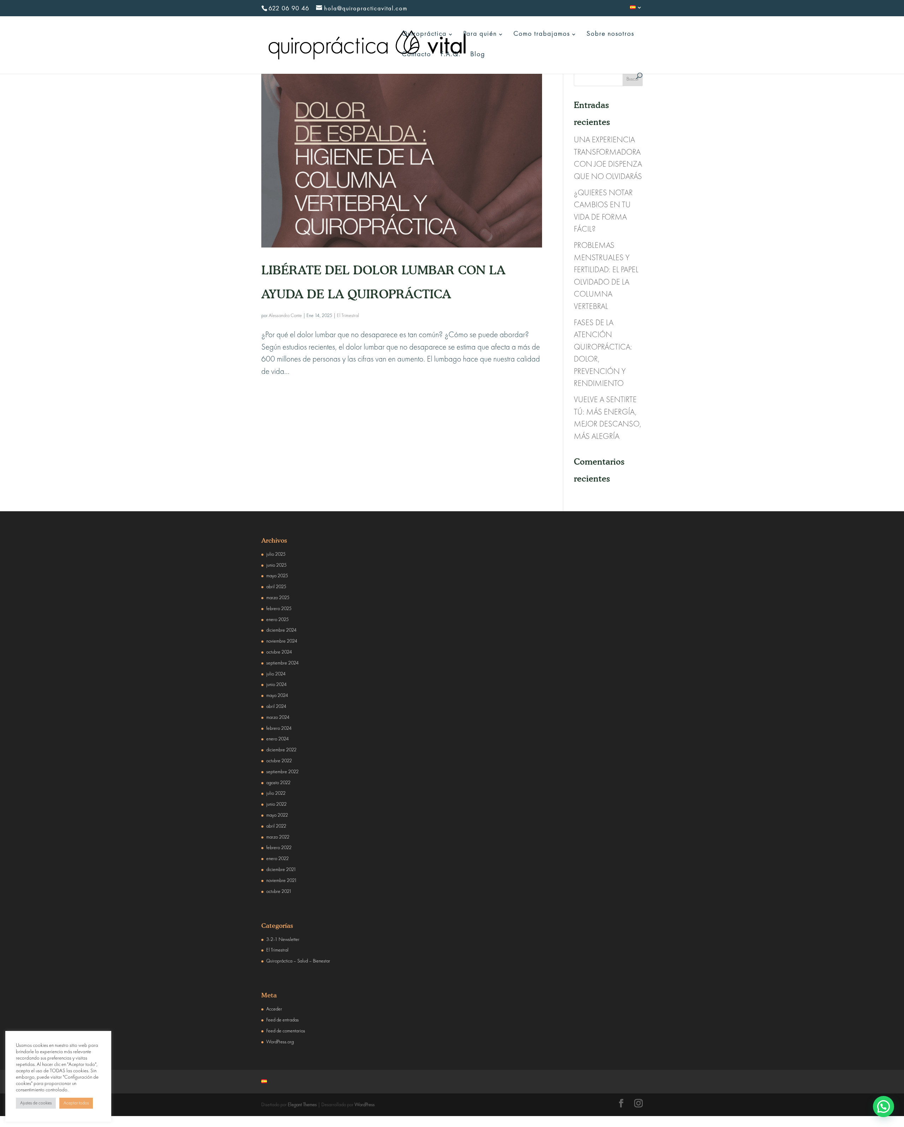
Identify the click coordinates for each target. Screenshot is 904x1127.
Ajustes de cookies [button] (36, 1103)
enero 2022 (277, 858)
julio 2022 (276, 793)
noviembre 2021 (281, 880)
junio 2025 (276, 565)
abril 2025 (276, 586)
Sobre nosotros (610, 34)
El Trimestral (348, 315)
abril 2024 (276, 706)
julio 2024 (276, 674)
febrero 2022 (279, 847)
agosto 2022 (278, 782)
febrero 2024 (279, 728)
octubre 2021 (279, 891)
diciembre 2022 (281, 749)
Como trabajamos (541, 34)
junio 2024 (276, 684)
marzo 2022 (278, 837)
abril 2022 (276, 826)
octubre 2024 (279, 652)
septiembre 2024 (282, 663)
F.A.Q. (451, 55)
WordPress (365, 1104)
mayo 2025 (277, 575)
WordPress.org (280, 1041)
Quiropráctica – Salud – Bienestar (298, 961)
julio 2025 (276, 554)
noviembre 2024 (281, 641)
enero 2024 (277, 739)
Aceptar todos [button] (76, 1103)
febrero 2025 (279, 608)
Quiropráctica (424, 34)
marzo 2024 (278, 717)
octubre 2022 (279, 760)
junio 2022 (276, 804)
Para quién (480, 34)
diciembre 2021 (281, 869)
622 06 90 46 (289, 9)
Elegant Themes (302, 1104)
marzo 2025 (278, 597)
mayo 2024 (277, 695)
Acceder (274, 1009)
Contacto (416, 55)
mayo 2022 (277, 815)
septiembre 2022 (282, 771)
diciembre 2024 (281, 630)
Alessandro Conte (285, 315)
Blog (477, 55)
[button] (883, 1106)
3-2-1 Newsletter (282, 939)
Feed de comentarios (285, 1030)
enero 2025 (277, 619)
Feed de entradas (282, 1020)
